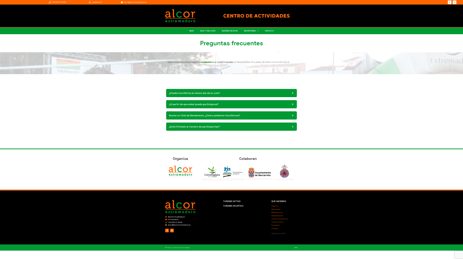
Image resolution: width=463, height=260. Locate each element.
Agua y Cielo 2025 (207, 31)
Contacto (269, 31)
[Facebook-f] (449, 2)
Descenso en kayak (230, 31)
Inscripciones (250, 31)
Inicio (191, 31)
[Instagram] (454, 2)
